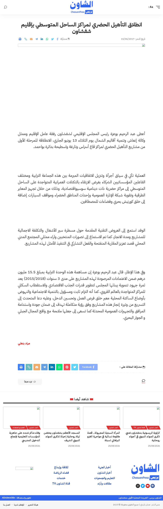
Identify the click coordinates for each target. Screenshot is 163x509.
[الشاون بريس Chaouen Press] (81, 7)
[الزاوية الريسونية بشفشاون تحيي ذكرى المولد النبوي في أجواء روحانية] (141, 418)
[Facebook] (153, 486)
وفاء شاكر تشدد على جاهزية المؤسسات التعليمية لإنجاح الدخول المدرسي (24, 436)
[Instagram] (138, 486)
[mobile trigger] (157, 7)
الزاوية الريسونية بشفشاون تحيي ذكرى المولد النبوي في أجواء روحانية (143, 436)
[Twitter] (143, 486)
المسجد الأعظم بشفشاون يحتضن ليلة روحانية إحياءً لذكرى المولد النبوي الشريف (62, 436)
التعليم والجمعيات (19, 427)
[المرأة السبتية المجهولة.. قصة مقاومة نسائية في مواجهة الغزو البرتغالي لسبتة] (101, 418)
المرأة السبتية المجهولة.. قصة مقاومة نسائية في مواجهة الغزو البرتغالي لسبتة (103, 436)
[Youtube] (148, 486)
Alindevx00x (8, 497)
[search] (5, 7)
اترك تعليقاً (28, 381)
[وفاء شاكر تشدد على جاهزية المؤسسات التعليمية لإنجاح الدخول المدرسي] (21, 418)
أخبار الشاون (153, 427)
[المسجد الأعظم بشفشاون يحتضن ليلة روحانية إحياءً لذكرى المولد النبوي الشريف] (61, 418)
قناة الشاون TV (139, 427)
